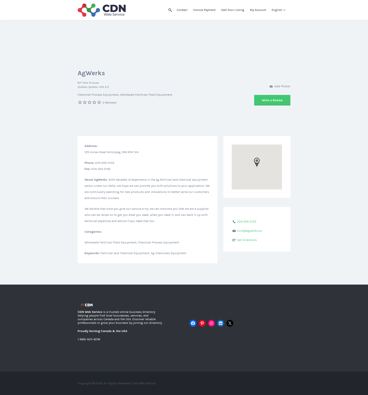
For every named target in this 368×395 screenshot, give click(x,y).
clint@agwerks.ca (249, 231)
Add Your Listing (232, 10)
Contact (182, 10)
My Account (258, 10)
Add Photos (282, 86)
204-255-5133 (246, 221)
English (277, 10)
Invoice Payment (204, 10)
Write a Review (272, 100)
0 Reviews (110, 102)
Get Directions (247, 240)
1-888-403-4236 (89, 339)
